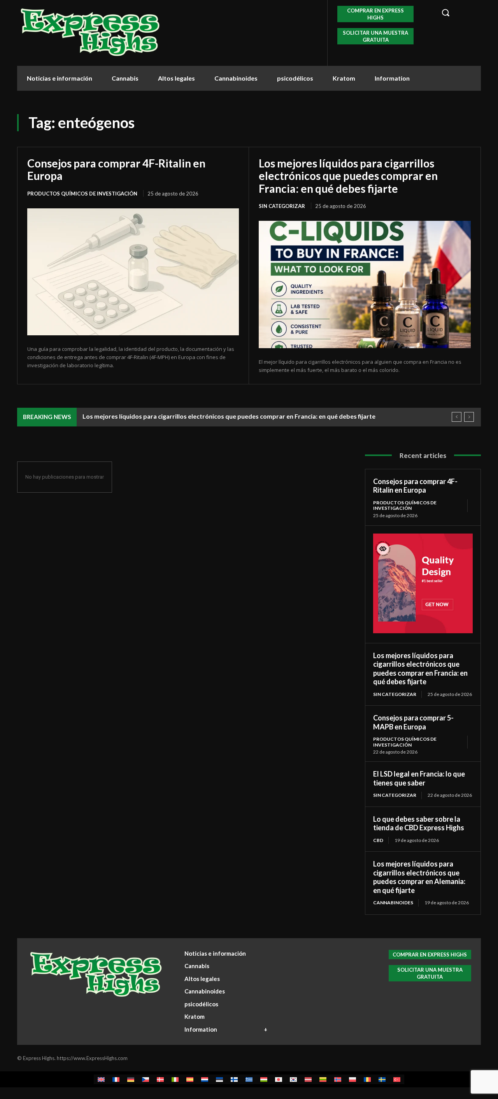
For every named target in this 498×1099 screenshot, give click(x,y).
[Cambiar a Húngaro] (263, 1079)
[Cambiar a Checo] (145, 1079)
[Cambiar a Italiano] (175, 1079)
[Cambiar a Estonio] (219, 1079)
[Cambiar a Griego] (249, 1079)
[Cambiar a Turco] (396, 1079)
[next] (469, 417)
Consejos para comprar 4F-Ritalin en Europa (116, 169)
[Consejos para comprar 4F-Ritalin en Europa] (133, 271)
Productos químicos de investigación (82, 193)
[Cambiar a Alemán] (130, 1079)
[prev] (456, 417)
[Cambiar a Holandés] (204, 1079)
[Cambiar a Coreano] (293, 1079)
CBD (378, 840)
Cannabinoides (393, 902)
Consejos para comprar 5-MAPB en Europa (413, 722)
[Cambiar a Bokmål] (337, 1079)
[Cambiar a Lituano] (323, 1079)
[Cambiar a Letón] (308, 1079)
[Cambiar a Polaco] (352, 1079)
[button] (456, 12)
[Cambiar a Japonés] (278, 1079)
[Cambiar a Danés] (160, 1079)
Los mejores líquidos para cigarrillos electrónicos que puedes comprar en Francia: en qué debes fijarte (348, 176)
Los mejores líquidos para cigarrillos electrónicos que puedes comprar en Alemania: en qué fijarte (419, 877)
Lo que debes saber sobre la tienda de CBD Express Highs (418, 823)
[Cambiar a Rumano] (367, 1079)
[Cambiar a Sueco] (382, 1079)
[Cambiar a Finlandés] (234, 1079)
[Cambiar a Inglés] (101, 1079)
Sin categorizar (282, 206)
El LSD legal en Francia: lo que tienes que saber (419, 778)
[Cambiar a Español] (189, 1079)
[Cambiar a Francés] (116, 1079)
